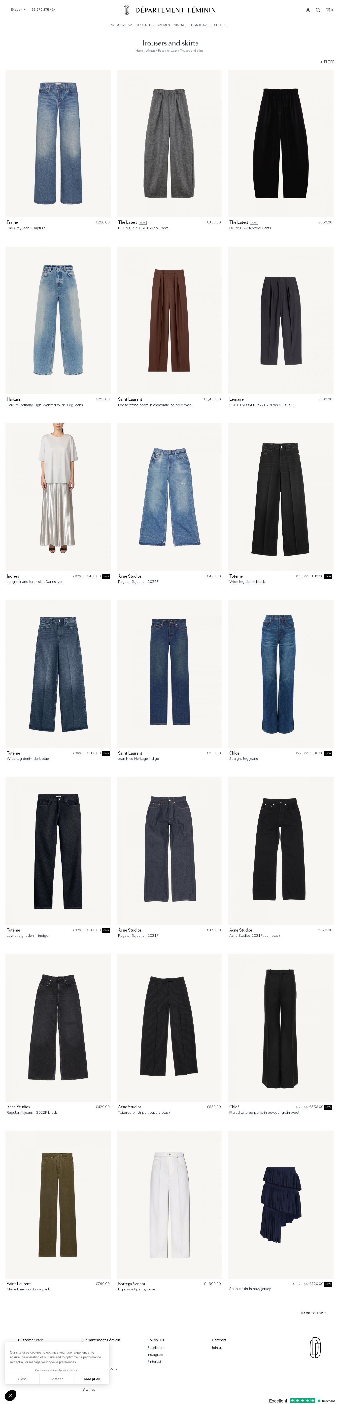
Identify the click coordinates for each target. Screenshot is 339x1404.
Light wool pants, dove (136, 1289)
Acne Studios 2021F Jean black (254, 935)
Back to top (312, 1313)
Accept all (91, 1379)
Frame (12, 222)
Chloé (234, 753)
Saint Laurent (130, 399)
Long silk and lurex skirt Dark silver (35, 581)
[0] (327, 9)
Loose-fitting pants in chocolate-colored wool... (156, 404)
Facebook (155, 1347)
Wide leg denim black (247, 581)
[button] (10, 1396)
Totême (236, 576)
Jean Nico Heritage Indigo (138, 758)
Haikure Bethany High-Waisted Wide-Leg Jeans (45, 404)
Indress (13, 576)
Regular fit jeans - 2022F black (32, 1112)
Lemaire (236, 399)
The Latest (127, 222)
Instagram (155, 1354)
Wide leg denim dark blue (28, 758)
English (17, 9)
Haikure (13, 399)
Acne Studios (129, 576)
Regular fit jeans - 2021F (138, 935)
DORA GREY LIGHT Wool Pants (143, 227)
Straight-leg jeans (243, 758)
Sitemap (89, 1389)
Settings (57, 1379)
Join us (217, 1347)
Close (22, 1379)
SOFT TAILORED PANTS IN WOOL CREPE (262, 404)
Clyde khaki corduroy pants (29, 1289)
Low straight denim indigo (27, 935)
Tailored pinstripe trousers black (144, 1112)
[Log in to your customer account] (307, 9)
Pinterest (154, 1361)
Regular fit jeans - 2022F (138, 581)
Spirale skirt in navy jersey (250, 1288)
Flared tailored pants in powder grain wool (264, 1112)
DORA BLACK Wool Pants (250, 227)
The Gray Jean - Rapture (26, 227)
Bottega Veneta (131, 1283)
